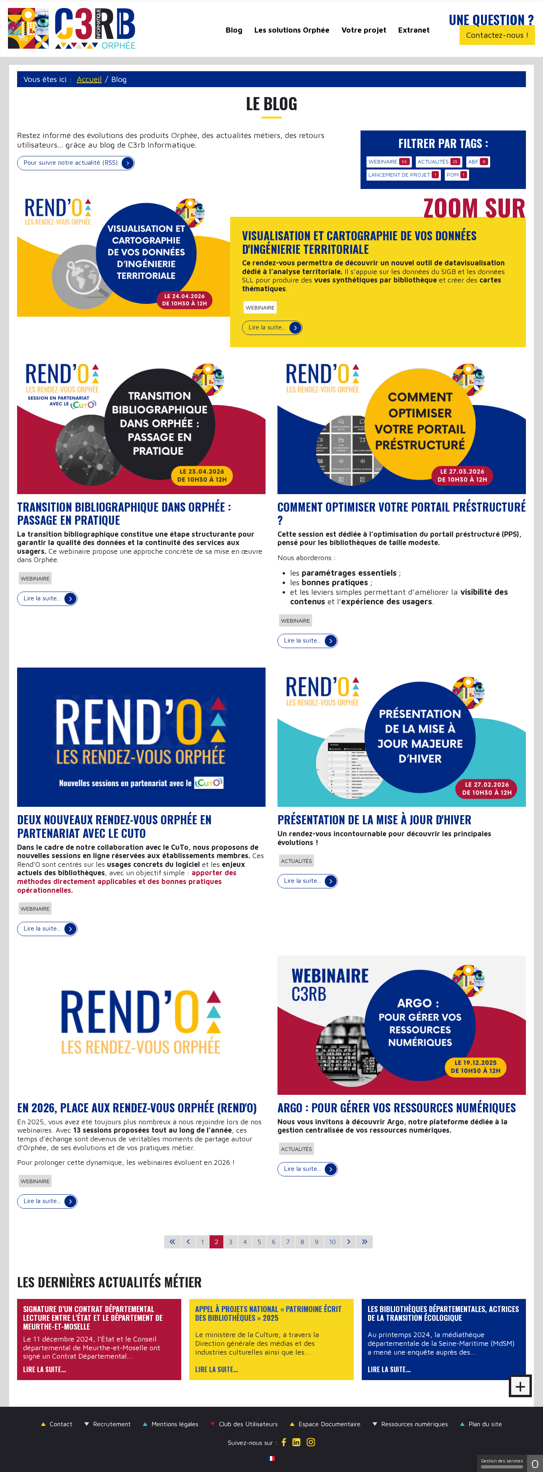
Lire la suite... (267, 326)
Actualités (433, 161)
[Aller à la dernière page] (364, 1241)
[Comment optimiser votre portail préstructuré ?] (401, 423)
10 (332, 1241)
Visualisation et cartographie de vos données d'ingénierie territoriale (359, 242)
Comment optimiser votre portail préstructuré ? (401, 513)
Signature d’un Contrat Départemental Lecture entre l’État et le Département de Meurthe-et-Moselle (93, 1318)
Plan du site (485, 1423)
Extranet (414, 29)
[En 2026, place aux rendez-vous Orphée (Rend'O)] (141, 1024)
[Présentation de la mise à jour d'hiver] (401, 736)
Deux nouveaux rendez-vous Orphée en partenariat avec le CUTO (114, 826)
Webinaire (383, 161)
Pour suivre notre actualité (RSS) (70, 162)
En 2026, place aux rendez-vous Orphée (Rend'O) (137, 1107)
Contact (61, 1423)
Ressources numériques (414, 1423)
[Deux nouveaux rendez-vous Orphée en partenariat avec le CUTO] (141, 736)
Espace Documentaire (330, 1423)
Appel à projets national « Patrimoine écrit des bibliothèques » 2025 (268, 1313)
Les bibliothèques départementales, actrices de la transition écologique (443, 1313)
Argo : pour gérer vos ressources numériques (396, 1107)
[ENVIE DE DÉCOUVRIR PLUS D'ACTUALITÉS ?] (520, 1386)
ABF (473, 161)
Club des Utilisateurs (248, 1423)
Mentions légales (174, 1423)
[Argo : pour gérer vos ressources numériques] (401, 1024)
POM (453, 174)
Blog (234, 29)
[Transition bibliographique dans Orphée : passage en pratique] (141, 423)
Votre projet (363, 29)
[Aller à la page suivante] (348, 1241)
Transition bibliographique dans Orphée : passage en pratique (124, 513)
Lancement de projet (399, 174)
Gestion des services (502, 1460)
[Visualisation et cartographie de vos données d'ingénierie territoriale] (129, 252)
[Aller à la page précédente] (188, 1241)
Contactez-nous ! (497, 34)
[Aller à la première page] (172, 1241)
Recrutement (112, 1423)
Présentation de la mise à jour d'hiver (374, 819)
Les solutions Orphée (292, 29)
